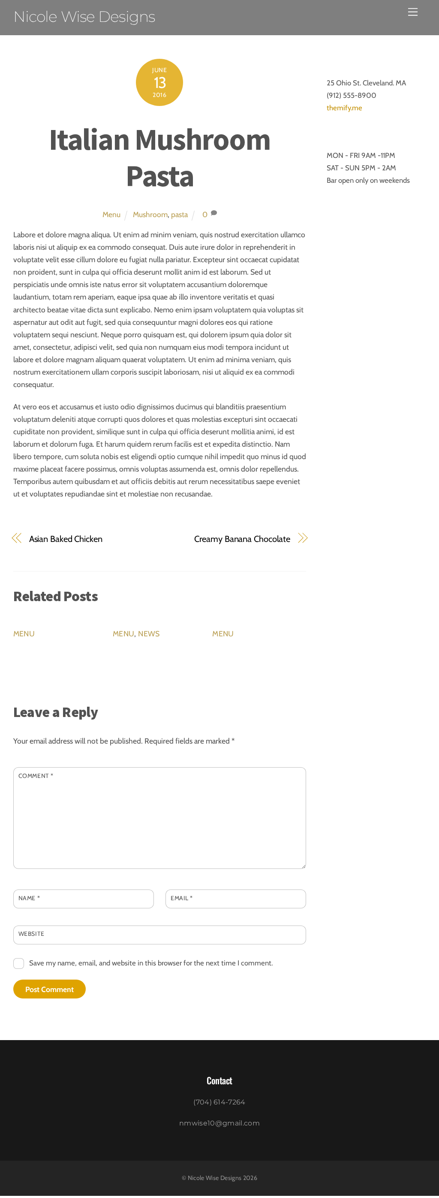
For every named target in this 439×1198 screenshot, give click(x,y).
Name (29, 898)
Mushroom (150, 214)
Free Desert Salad (148, 650)
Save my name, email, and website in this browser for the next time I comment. (151, 963)
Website (31, 934)
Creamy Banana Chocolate (242, 538)
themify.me (344, 107)
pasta (179, 214)
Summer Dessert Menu (59, 650)
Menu (111, 214)
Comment (36, 776)
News (148, 633)
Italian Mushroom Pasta (160, 157)
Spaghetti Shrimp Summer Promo (248, 656)
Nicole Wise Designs (215, 1178)
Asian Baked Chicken (65, 538)
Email (182, 898)
